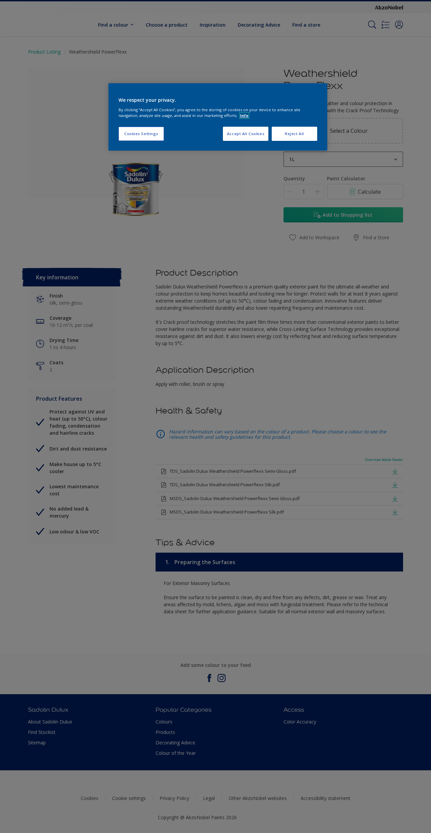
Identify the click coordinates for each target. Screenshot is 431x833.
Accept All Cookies (245, 133)
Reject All (294, 133)
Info (244, 115)
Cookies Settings (141, 133)
